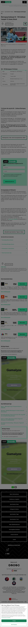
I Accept (14, 620)
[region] (14, 615)
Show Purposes (14, 624)
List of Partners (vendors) (5, 617)
